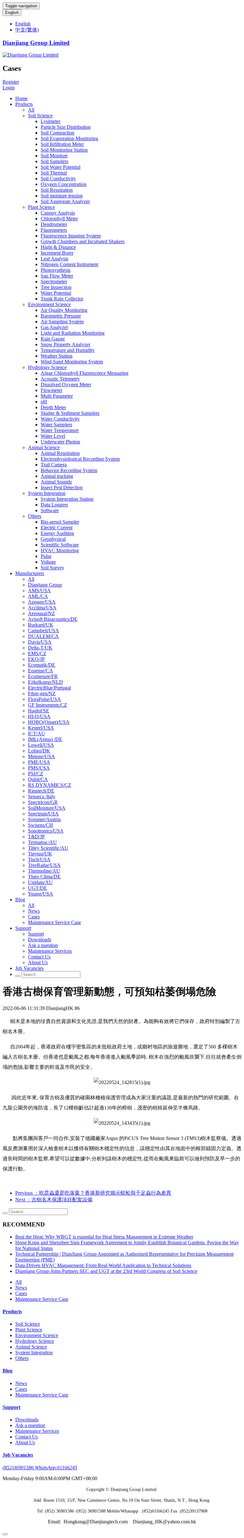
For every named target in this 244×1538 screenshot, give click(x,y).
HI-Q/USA (39, 716)
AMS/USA (39, 590)
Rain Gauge (53, 338)
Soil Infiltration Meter (62, 144)
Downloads (39, 939)
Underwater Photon (60, 441)
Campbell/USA (43, 630)
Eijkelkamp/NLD (45, 682)
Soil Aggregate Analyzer (65, 201)
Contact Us (39, 956)
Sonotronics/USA (46, 831)
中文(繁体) (27, 29)
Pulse (46, 556)
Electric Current (56, 527)
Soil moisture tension (62, 195)
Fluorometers (54, 230)
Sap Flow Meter (57, 275)
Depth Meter (53, 407)
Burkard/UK (40, 625)
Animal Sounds (56, 481)
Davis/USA (39, 642)
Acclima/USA (42, 607)
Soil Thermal (54, 172)
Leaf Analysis (54, 258)
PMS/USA (39, 768)
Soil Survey (52, 567)
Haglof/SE (38, 710)
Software (50, 510)
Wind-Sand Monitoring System (72, 361)
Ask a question (43, 945)
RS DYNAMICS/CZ (49, 785)
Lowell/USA (41, 745)
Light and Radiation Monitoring (73, 333)
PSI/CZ (35, 773)
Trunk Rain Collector (62, 298)
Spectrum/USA (43, 813)
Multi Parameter (57, 396)
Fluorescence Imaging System (71, 235)
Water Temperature (60, 430)
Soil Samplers (54, 161)
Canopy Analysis (58, 213)
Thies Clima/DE (44, 876)
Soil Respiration (57, 190)
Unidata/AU (40, 882)
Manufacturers (29, 573)
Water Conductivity (60, 419)
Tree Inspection (56, 287)
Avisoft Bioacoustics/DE (53, 619)
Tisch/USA (39, 859)
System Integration (46, 493)
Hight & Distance (58, 247)
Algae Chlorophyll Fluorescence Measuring (84, 373)
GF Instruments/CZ (47, 705)
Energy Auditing (57, 533)
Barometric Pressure (61, 316)
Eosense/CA (40, 670)
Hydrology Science (47, 367)
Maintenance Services (50, 951)
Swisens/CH (40, 825)
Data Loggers (54, 504)
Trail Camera (54, 464)
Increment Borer (57, 253)
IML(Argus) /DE (45, 739)
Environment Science (49, 304)
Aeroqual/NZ (41, 613)
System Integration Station (67, 499)
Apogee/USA (42, 602)
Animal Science (44, 447)
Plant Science (41, 207)
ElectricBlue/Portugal (49, 687)
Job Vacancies (29, 968)
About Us (38, 962)
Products (24, 104)
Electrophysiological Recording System (80, 459)
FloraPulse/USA (44, 699)
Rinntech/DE (41, 790)
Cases (34, 916)
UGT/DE (37, 888)
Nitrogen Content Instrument (69, 264)
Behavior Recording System (69, 470)
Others (34, 516)
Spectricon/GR (43, 802)
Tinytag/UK (40, 853)
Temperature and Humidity (68, 350)
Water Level (53, 436)
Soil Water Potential (60, 167)
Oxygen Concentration (63, 184)
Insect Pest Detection (62, 487)
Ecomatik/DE (41, 665)
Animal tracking (57, 476)
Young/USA (40, 893)
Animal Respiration (60, 453)
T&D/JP (36, 836)
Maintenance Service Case (54, 922)
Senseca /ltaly (41, 796)
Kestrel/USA (41, 728)
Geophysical (53, 539)
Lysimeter (50, 121)
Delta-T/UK (40, 647)
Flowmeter (51, 390)
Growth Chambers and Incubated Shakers (83, 241)
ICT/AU (36, 733)
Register (11, 82)
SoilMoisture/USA (46, 808)
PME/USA (39, 762)
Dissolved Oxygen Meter (66, 384)
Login (9, 87)
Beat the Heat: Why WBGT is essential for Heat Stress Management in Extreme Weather (104, 1236)
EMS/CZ (37, 653)
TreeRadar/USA (44, 865)
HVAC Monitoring (60, 550)
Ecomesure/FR (43, 676)
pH (44, 401)
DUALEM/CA (43, 636)
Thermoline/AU (44, 871)
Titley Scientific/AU (48, 848)
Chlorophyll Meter (59, 218)
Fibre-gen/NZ (42, 693)
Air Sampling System (62, 321)
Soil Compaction (57, 132)
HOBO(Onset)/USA (49, 722)
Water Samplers (56, 424)
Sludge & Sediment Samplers (70, 413)
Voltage (48, 562)
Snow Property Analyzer (65, 344)
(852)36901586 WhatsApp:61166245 (40, 1467)
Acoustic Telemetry (60, 378)
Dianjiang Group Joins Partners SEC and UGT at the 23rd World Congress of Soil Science (106, 1271)
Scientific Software (60, 544)
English (12, 12)
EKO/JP (36, 659)
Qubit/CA (38, 779)
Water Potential (56, 293)
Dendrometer (54, 224)
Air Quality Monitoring (64, 310)
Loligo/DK (39, 750)
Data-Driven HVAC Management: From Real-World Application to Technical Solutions (103, 1265)
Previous (93, 1193)
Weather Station (56, 356)
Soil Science (40, 115)
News (34, 911)
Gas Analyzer (54, 327)
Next (53, 1199)
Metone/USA (41, 756)
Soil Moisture (54, 155)
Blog (20, 899)
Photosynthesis (56, 270)
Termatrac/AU (42, 842)
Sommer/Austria (44, 819)
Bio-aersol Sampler (60, 522)
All (31, 110)
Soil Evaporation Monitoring (69, 138)
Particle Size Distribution (66, 127)
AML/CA (38, 596)
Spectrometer (54, 281)
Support (23, 928)
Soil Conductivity (58, 178)
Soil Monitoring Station (64, 150)
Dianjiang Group (45, 584)
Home (21, 98)
